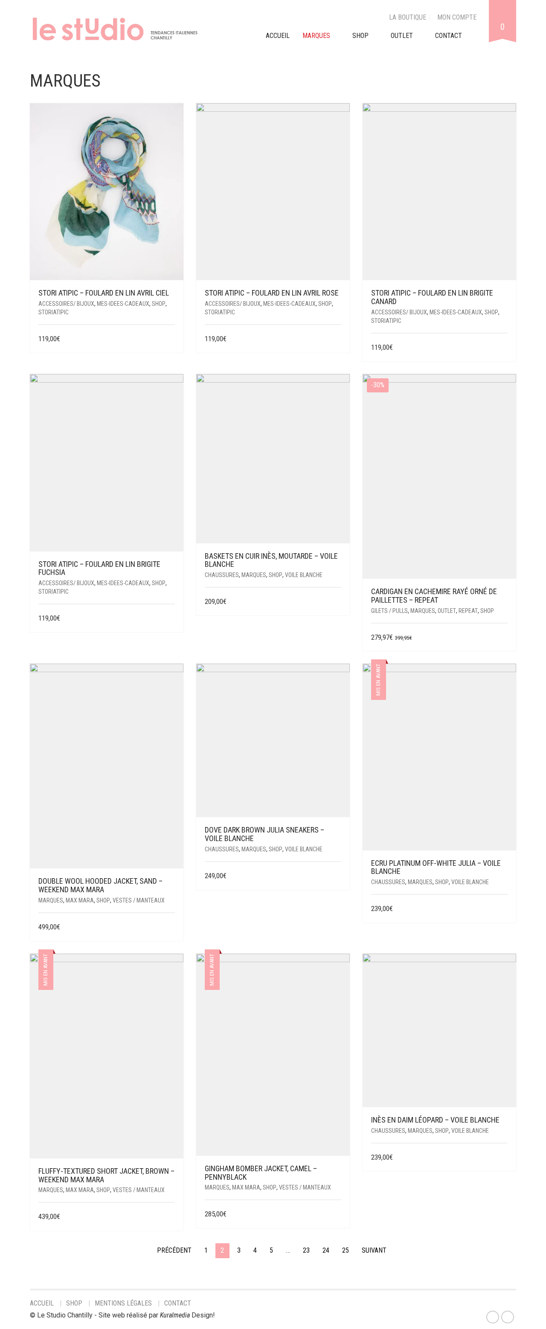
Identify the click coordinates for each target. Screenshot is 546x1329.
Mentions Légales (123, 1303)
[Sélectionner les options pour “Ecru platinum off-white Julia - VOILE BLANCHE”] (502, 909)
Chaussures (222, 575)
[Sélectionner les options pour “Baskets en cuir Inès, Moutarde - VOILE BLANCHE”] (336, 602)
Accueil (42, 1303)
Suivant (374, 1250)
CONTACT (448, 36)
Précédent (174, 1250)
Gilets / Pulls (389, 610)
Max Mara (80, 900)
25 (345, 1250)
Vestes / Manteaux (139, 900)
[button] (172, 339)
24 (325, 1250)
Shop (360, 36)
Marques (253, 575)
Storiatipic (53, 312)
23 (306, 1250)
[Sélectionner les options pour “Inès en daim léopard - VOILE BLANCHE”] (502, 1158)
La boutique (407, 17)
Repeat (468, 610)
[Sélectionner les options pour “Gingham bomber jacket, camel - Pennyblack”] (336, 1214)
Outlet (447, 610)
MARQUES (316, 36)
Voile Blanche (303, 575)
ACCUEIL (278, 36)
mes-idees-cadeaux (123, 303)
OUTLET (402, 36)
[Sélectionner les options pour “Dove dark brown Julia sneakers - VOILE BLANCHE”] (336, 876)
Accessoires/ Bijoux (66, 303)
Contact (177, 1303)
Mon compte (456, 17)
